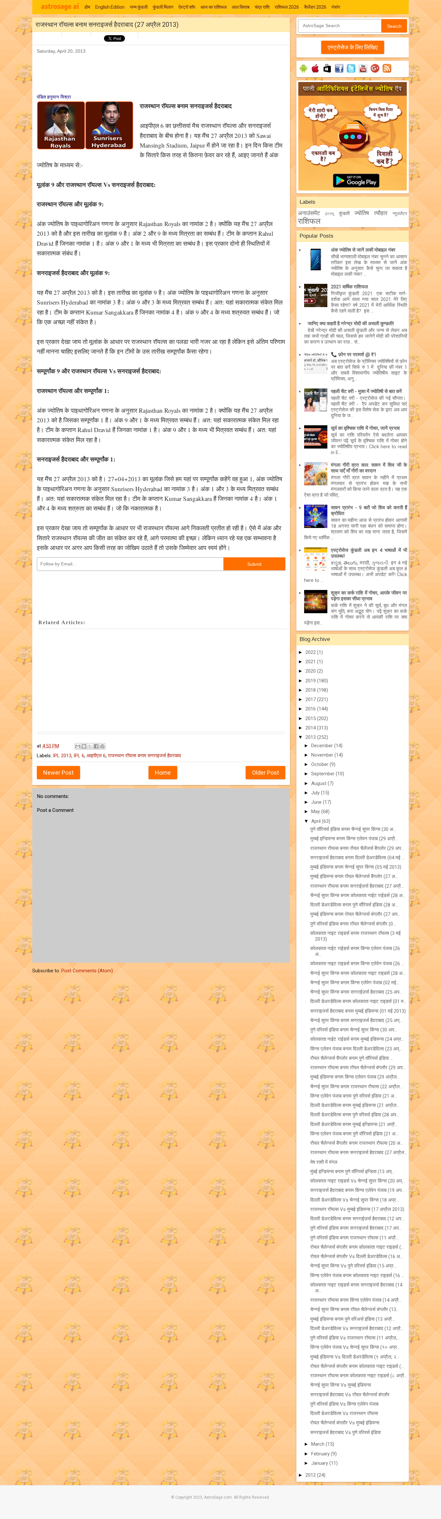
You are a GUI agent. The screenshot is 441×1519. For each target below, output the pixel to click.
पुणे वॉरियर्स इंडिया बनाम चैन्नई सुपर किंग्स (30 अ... (353, 829)
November (322, 755)
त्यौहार (380, 213)
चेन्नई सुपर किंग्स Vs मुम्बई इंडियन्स (340, 1385)
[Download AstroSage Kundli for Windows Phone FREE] (327, 73)
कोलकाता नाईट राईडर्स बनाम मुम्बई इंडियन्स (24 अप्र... (357, 1039)
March (318, 1444)
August (319, 783)
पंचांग (336, 7)
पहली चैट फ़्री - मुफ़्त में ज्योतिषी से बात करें (366, 391)
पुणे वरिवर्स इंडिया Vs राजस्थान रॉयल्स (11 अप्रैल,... (355, 1338)
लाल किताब (241, 7)
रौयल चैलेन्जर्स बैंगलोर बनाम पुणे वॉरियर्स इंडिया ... (351, 1058)
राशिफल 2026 (287, 7)
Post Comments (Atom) (87, 971)
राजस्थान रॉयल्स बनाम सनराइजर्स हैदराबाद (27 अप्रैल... (358, 1152)
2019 (311, 681)
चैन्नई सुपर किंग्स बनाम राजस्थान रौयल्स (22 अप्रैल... (356, 1087)
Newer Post (58, 772)
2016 (311, 709)
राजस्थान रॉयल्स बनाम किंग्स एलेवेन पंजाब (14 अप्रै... (356, 1300)
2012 (311, 1475)
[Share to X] (90, 746)
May (316, 811)
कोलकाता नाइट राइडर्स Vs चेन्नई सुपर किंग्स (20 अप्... (357, 1181)
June (317, 802)
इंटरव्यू (329, 214)
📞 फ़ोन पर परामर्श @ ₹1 (353, 354)
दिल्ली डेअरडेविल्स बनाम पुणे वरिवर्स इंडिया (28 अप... (354, 1115)
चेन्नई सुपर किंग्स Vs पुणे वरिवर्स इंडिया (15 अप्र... (353, 1266)
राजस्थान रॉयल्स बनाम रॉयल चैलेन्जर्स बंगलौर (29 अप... (357, 1067)
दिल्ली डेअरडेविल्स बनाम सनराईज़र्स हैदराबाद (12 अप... (357, 1219)
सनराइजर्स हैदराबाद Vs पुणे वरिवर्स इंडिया (345, 1432)
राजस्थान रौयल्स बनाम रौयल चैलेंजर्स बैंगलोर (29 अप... (357, 848)
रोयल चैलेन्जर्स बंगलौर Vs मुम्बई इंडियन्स (344, 1423)
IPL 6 (79, 756)
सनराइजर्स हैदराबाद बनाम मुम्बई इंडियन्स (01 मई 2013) (358, 1011)
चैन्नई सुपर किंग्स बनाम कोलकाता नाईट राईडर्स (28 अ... (357, 895)
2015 (311, 718)
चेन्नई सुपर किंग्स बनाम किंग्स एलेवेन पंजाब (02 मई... (354, 983)
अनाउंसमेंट (309, 213)
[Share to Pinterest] (102, 746)
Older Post (265, 772)
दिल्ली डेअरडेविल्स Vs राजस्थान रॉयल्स (344, 1413)
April (316, 821)
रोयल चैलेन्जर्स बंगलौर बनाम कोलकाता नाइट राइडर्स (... (357, 1247)
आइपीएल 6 (96, 756)
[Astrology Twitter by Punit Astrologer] (351, 73)
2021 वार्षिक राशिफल (349, 287)
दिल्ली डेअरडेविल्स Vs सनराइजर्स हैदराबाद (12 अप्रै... (357, 1328)
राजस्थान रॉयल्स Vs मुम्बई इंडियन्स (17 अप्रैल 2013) (357, 1209)
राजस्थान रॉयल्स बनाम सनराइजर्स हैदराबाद (144, 756)
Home (163, 772)
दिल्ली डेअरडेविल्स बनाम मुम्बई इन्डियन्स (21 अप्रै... (354, 1124)
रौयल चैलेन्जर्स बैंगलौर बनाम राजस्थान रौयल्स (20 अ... (356, 1143)
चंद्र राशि (262, 7)
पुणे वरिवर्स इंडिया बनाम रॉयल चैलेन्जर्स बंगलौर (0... (353, 924)
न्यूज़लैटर (400, 213)
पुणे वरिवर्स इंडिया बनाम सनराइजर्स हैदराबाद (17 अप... (356, 1228)
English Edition (110, 7)
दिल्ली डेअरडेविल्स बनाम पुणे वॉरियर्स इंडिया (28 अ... (354, 905)
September (323, 774)
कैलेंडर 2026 (315, 7)
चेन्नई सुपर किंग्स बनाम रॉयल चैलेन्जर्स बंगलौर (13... (354, 1309)
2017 (311, 699)
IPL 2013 (62, 756)
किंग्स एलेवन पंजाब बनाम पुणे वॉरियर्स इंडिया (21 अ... (354, 1134)
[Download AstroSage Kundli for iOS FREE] (315, 73)
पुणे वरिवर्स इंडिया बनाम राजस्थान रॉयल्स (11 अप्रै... (354, 1238)
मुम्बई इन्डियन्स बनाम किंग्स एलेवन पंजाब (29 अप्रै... (354, 839)
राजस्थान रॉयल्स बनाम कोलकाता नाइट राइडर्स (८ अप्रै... (358, 1376)
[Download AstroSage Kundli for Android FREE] (303, 73)
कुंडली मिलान (163, 7)
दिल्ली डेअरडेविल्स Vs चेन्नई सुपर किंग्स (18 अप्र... (354, 1200)
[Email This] (78, 746)
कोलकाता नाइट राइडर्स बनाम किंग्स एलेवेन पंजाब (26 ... (357, 963)
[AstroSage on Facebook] (339, 73)
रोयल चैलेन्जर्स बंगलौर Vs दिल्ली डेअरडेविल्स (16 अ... (356, 1256)
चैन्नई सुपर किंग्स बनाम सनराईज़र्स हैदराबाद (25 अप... (356, 992)
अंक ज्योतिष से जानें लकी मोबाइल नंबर (363, 250)
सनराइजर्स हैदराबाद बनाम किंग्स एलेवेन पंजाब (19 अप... (357, 1190)
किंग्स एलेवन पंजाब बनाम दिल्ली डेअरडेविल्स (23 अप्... (356, 1049)
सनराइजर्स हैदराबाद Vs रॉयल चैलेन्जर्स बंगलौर (350, 1395)
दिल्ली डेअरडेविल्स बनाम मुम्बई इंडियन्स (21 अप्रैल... (354, 1105)
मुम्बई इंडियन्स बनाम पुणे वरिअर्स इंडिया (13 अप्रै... (352, 1319)
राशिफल (309, 221)
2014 (311, 728)
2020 (311, 671)
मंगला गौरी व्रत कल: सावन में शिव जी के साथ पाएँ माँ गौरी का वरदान (369, 468)
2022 (311, 652)
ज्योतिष (361, 213)
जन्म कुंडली (139, 7)
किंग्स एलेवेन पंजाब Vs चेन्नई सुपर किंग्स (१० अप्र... (355, 1347)
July (316, 793)
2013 (311, 737)
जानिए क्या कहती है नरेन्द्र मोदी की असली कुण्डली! (351, 323)
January (320, 1463)
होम (87, 7)
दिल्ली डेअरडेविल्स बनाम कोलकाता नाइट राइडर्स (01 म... (358, 1001)
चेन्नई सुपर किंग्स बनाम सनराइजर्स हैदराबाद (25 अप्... (356, 1020)
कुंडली (344, 213)
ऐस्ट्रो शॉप (187, 7)
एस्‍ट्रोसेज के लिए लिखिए (353, 47)
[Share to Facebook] (96, 746)
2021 (311, 662)
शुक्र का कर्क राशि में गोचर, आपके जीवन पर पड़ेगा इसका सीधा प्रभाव (369, 596)
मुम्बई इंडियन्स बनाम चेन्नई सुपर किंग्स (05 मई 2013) (355, 867)
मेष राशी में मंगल (323, 1162)
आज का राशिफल (213, 7)
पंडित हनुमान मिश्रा (54, 96)
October (320, 764)
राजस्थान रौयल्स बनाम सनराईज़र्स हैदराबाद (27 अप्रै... (357, 886)
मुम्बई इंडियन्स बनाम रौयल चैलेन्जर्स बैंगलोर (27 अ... (354, 876)
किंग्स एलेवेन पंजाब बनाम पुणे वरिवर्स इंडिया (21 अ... (353, 1096)
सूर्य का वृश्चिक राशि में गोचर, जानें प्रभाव (365, 428)
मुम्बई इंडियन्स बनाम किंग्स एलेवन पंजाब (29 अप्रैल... (355, 1077)
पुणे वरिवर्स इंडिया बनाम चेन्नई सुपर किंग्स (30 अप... (353, 1030)
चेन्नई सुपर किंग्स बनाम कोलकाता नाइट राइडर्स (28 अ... (357, 973)
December (322, 746)
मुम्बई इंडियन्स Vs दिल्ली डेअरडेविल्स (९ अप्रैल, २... (354, 1357)
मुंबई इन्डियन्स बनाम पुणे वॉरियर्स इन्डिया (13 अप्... (352, 1171)
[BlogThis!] (84, 746)
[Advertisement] (154, 69)
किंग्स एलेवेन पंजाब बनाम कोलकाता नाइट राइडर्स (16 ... (357, 1275)
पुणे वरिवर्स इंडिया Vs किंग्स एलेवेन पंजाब (344, 1404)
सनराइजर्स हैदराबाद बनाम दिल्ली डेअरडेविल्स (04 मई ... (357, 858)
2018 (311, 690)
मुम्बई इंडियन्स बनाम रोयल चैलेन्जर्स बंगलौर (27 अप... (355, 914)
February (321, 1454)
